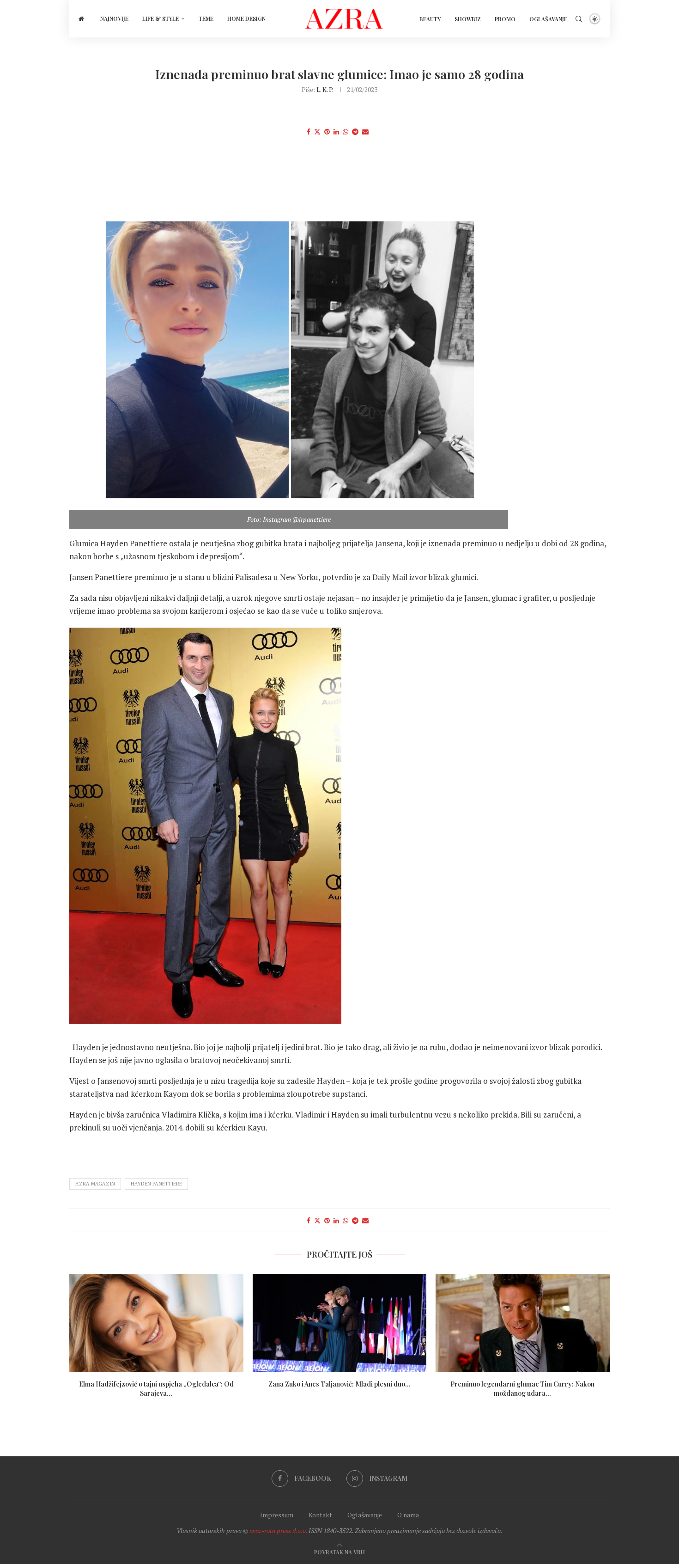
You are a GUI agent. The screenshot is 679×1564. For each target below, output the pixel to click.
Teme (206, 18)
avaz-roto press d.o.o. (278, 1530)
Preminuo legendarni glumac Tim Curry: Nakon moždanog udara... (523, 1389)
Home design (246, 18)
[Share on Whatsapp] (345, 131)
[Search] (578, 18)
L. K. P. (324, 89)
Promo (505, 19)
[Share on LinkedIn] (336, 131)
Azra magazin (95, 1183)
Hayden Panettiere (156, 1183)
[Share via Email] (365, 131)
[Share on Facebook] (308, 131)
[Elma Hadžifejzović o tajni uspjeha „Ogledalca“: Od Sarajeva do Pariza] (156, 1323)
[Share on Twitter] (317, 131)
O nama (408, 1514)
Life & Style (160, 18)
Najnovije (114, 18)
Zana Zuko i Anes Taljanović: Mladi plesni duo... (339, 1384)
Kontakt (320, 1514)
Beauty (430, 19)
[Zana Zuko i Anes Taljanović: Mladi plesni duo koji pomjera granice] (340, 1323)
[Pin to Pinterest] (327, 131)
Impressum (276, 1514)
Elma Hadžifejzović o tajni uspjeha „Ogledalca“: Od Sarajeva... (156, 1389)
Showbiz (468, 19)
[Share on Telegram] (355, 131)
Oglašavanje (548, 19)
